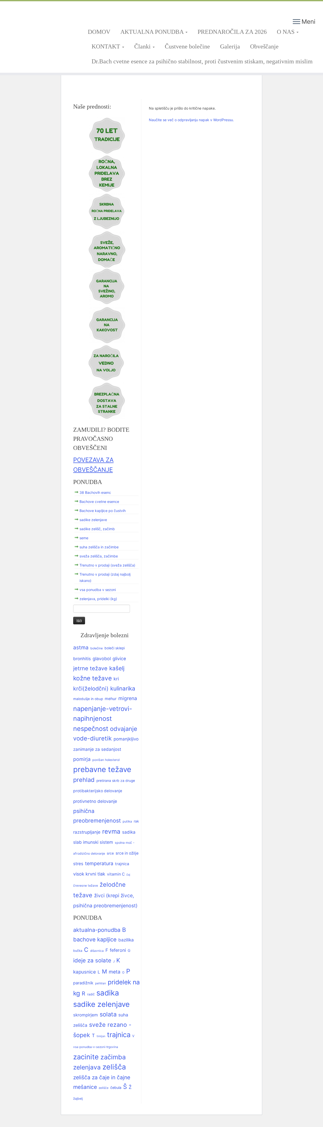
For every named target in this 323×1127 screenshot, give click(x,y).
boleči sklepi (114, 648)
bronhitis (82, 658)
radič (91, 994)
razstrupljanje (86, 832)
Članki (143, 46)
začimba (113, 1057)
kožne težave (92, 678)
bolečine (96, 648)
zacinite (86, 1057)
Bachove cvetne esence (99, 501)
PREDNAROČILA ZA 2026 (232, 32)
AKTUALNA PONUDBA (152, 32)
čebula (115, 1087)
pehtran (100, 983)
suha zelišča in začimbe (99, 547)
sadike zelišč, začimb (97, 529)
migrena (127, 698)
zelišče (104, 1088)
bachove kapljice (95, 939)
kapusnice (84, 972)
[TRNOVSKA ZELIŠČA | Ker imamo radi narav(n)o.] (37, 21)
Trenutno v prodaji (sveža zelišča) (107, 565)
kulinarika (122, 688)
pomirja (82, 759)
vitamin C (116, 874)
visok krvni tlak (89, 874)
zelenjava (87, 1067)
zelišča (114, 1066)
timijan (101, 1036)
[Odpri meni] (296, 22)
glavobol (102, 658)
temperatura (99, 863)
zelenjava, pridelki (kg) (98, 599)
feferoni (118, 950)
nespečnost (90, 728)
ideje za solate (92, 960)
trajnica (122, 863)
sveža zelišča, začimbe (98, 556)
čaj (128, 874)
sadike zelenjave (93, 520)
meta (114, 972)
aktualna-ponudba (96, 930)
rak (136, 821)
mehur (111, 698)
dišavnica (97, 951)
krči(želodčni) (91, 688)
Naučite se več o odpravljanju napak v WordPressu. (191, 120)
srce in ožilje (127, 853)
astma (81, 647)
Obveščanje (264, 46)
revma (111, 831)
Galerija (230, 46)
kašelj (116, 668)
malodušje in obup (88, 699)
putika (127, 821)
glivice (119, 658)
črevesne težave (85, 885)
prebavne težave (102, 769)
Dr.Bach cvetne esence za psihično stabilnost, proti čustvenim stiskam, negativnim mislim (202, 61)
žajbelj (78, 1098)
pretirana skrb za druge (115, 781)
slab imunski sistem (93, 842)
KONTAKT (107, 46)
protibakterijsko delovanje (97, 790)
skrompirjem (85, 1014)
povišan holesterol (106, 760)
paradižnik (83, 982)
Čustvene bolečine (187, 46)
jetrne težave (90, 668)
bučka (77, 951)
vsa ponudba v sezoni (97, 589)
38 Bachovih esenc (95, 492)
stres (78, 863)
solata (108, 1014)
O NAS (286, 32)
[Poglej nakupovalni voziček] (310, 9)
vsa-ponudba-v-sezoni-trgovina (95, 1047)
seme (83, 538)
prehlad (84, 779)
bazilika (126, 939)
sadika (129, 832)
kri (116, 678)
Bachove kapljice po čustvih (102, 510)
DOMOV (99, 32)
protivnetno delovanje (95, 801)
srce (110, 853)
